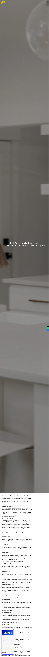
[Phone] (48, 330)
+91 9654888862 (42, 2)
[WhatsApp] (48, 328)
